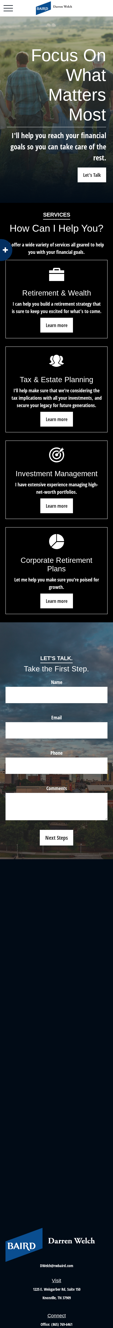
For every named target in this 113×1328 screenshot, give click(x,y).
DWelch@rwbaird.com (56, 1265)
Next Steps (56, 837)
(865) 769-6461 (61, 1324)
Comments (56, 788)
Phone (56, 753)
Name (56, 682)
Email (56, 717)
